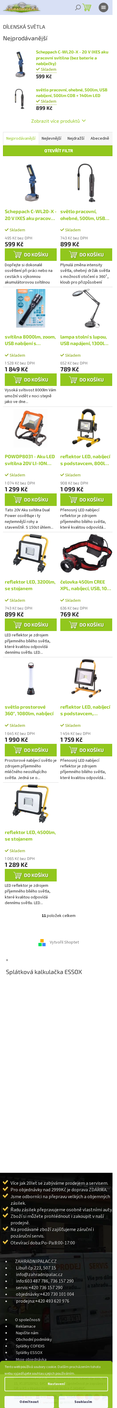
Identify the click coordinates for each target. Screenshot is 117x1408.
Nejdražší (76, 138)
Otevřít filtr (58, 150)
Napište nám (27, 1333)
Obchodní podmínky (34, 1339)
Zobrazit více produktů (55, 121)
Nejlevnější (51, 138)
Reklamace (26, 1326)
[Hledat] (78, 7)
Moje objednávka (31, 1359)
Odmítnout (29, 1401)
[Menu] (104, 7)
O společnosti (27, 1320)
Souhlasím (83, 1401)
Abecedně (100, 138)
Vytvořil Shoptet (64, 943)
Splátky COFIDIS (30, 1346)
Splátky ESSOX (29, 1352)
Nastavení (56, 1384)
